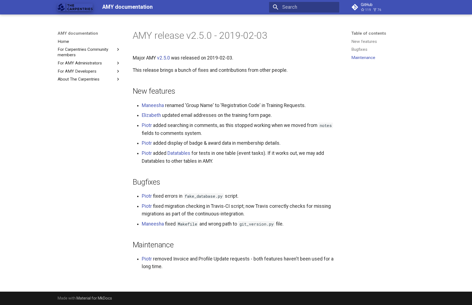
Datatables (178, 153)
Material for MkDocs (94, 298)
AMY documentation (78, 33)
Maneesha (153, 105)
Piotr (147, 125)
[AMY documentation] (75, 7)
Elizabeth (151, 115)
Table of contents (368, 33)
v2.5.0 (163, 58)
